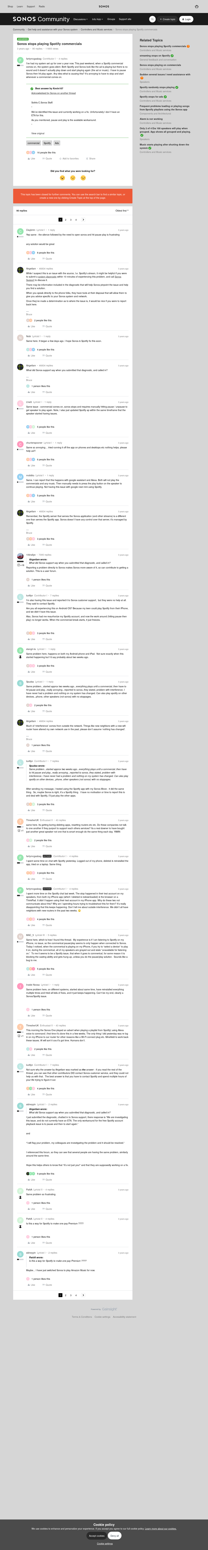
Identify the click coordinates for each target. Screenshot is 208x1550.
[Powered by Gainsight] (104, 1310)
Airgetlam (31, 268)
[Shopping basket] (196, 6)
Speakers (145, 81)
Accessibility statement (124, 1316)
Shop (10, 6)
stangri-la (31, 649)
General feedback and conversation (158, 59)
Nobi (28, 336)
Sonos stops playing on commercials (160, 65)
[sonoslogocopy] (104, 6)
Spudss (30, 681)
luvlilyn (29, 595)
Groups (111, 19)
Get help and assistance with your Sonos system (53, 29)
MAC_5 (30, 935)
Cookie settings (102, 1316)
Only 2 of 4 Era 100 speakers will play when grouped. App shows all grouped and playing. (165, 130)
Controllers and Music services (96, 29)
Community (19, 29)
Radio (42, 6)
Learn (20, 6)
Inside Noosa (33, 984)
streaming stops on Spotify (155, 55)
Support (31, 6)
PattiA (29, 1189)
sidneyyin (31, 1104)
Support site (125, 19)
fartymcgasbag (33, 58)
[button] (167, 19)
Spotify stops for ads (151, 96)
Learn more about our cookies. (161, 1528)
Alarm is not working (151, 118)
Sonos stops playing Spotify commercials (163, 46)
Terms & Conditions (82, 1316)
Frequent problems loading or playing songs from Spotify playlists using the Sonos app (164, 107)
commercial (33, 143)
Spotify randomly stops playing (157, 87)
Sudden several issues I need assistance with (165, 74)
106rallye (31, 554)
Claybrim (30, 229)
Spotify (47, 143)
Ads (57, 143)
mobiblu (30, 475)
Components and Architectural (155, 113)
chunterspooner (34, 442)
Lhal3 (29, 402)
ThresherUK (32, 820)
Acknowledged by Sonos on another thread (53, 93)
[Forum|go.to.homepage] (41, 19)
